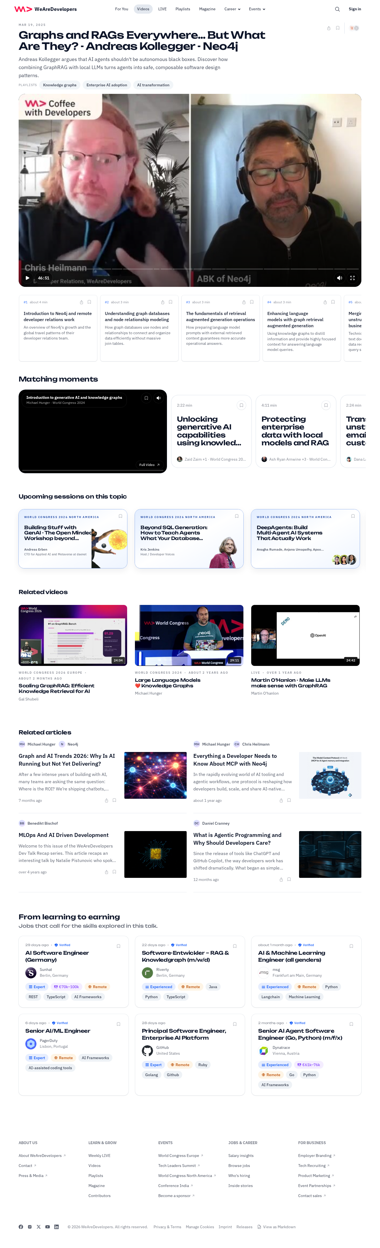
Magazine (207, 8)
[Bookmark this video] (337, 28)
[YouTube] (47, 1227)
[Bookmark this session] (120, 516)
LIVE (162, 8)
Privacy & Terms (167, 1226)
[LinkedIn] (56, 1227)
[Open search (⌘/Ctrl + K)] (337, 9)
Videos (143, 8)
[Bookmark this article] (114, 800)
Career (230, 8)
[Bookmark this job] (118, 946)
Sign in (355, 8)
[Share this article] (106, 800)
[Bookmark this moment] (89, 302)
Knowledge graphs (60, 84)
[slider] (190, 269)
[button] (27, 278)
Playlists (183, 8)
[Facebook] (21, 1227)
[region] (190, 190)
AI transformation (153, 84)
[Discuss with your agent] (354, 28)
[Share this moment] (81, 302)
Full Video (147, 465)
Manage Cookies (200, 1226)
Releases (244, 1226)
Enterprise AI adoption (107, 84)
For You (121, 8)
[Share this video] (328, 28)
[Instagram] (30, 1227)
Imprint (225, 1226)
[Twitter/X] (38, 1227)
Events (255, 8)
